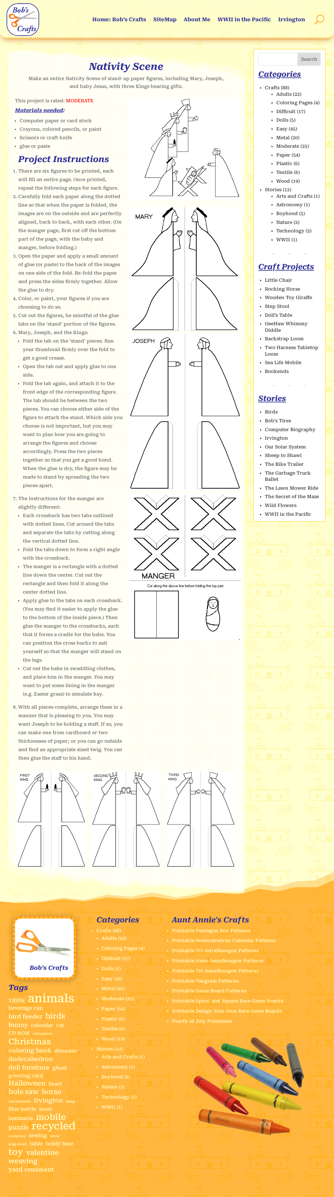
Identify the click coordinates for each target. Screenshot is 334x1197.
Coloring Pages (294, 102)
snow (55, 1136)
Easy (281, 128)
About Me (197, 19)
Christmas (29, 1042)
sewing (38, 1135)
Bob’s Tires (278, 420)
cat (60, 1025)
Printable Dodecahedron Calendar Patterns (224, 940)
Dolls (282, 120)
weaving (23, 1161)
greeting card (25, 1076)
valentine (42, 1152)
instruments (19, 1101)
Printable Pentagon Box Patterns (211, 930)
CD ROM (19, 1033)
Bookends (277, 371)
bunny (18, 1024)
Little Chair (278, 280)
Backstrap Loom (284, 338)
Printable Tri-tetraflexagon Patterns (215, 950)
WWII (283, 239)
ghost (60, 1068)
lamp (70, 1101)
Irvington (291, 19)
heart (55, 1084)
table (36, 1144)
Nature (284, 222)
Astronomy (289, 204)
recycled (54, 1126)
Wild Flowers (280, 505)
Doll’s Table (278, 315)
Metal (283, 137)
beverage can (25, 1008)
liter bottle (22, 1109)
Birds (271, 411)
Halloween (27, 1083)
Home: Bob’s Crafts (119, 19)
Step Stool (277, 306)
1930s (16, 1000)
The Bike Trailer (284, 464)
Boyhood (287, 213)
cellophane (42, 1034)
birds (55, 1016)
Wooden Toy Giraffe (288, 297)
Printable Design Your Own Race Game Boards (227, 1011)
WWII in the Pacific (244, 19)
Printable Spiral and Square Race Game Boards (227, 1000)
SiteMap (164, 19)
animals (51, 999)
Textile (284, 172)
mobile (51, 1117)
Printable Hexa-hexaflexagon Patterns (218, 960)
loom (45, 1109)
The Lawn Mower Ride (291, 488)
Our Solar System (285, 446)
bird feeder (25, 1016)
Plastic (284, 163)
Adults (284, 94)
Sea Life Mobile (283, 362)
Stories (273, 189)
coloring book (30, 1050)
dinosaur (65, 1051)
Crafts (272, 87)
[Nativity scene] (185, 198)
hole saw (23, 1092)
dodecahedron (30, 1058)
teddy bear (59, 1144)
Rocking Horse (282, 289)
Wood (283, 181)
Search (309, 59)
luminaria (20, 1118)
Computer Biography (290, 429)
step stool (17, 1144)
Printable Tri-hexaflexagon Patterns (215, 970)
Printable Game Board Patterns (209, 990)
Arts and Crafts (294, 196)
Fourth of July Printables (202, 1021)
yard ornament (31, 1169)
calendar (42, 1025)
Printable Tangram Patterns (205, 981)
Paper (283, 155)
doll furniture (29, 1067)
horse (51, 1092)
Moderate (287, 146)
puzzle (18, 1127)
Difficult (286, 111)
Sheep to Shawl (283, 455)
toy (15, 1152)
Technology (290, 230)
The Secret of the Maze (292, 496)
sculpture (17, 1136)
